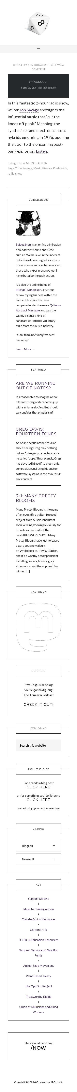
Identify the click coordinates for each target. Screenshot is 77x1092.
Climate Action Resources (38, 919)
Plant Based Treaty (38, 976)
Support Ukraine (38, 898)
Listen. (42, 151)
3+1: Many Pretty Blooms (36, 498)
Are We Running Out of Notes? (36, 385)
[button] (38, 845)
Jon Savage (29, 109)
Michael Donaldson (28, 289)
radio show (15, 173)
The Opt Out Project (38, 986)
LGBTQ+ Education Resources (38, 940)
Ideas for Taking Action (38, 909)
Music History (42, 168)
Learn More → (25, 349)
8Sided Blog (38, 22)
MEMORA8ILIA (36, 163)
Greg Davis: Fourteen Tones (36, 431)
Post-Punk (60, 168)
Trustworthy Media (38, 996)
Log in (59, 1082)
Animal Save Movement (38, 965)
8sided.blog (23, 244)
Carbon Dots (38, 929)
